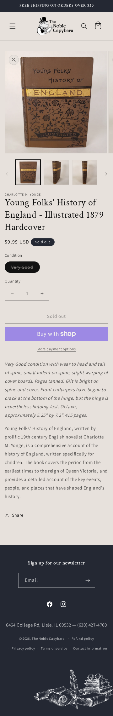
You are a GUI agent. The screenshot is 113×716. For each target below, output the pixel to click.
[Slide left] (7, 174)
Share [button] (18, 515)
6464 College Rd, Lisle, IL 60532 (38, 625)
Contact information (90, 648)
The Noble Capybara (48, 638)
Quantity (12, 281)
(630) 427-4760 (92, 625)
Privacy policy (23, 648)
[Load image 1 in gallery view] (27, 172)
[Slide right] (106, 174)
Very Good (25, 268)
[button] (12, 26)
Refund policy (83, 638)
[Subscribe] (88, 580)
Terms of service (54, 648)
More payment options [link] (56, 349)
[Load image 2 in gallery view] (56, 172)
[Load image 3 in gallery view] (84, 172)
